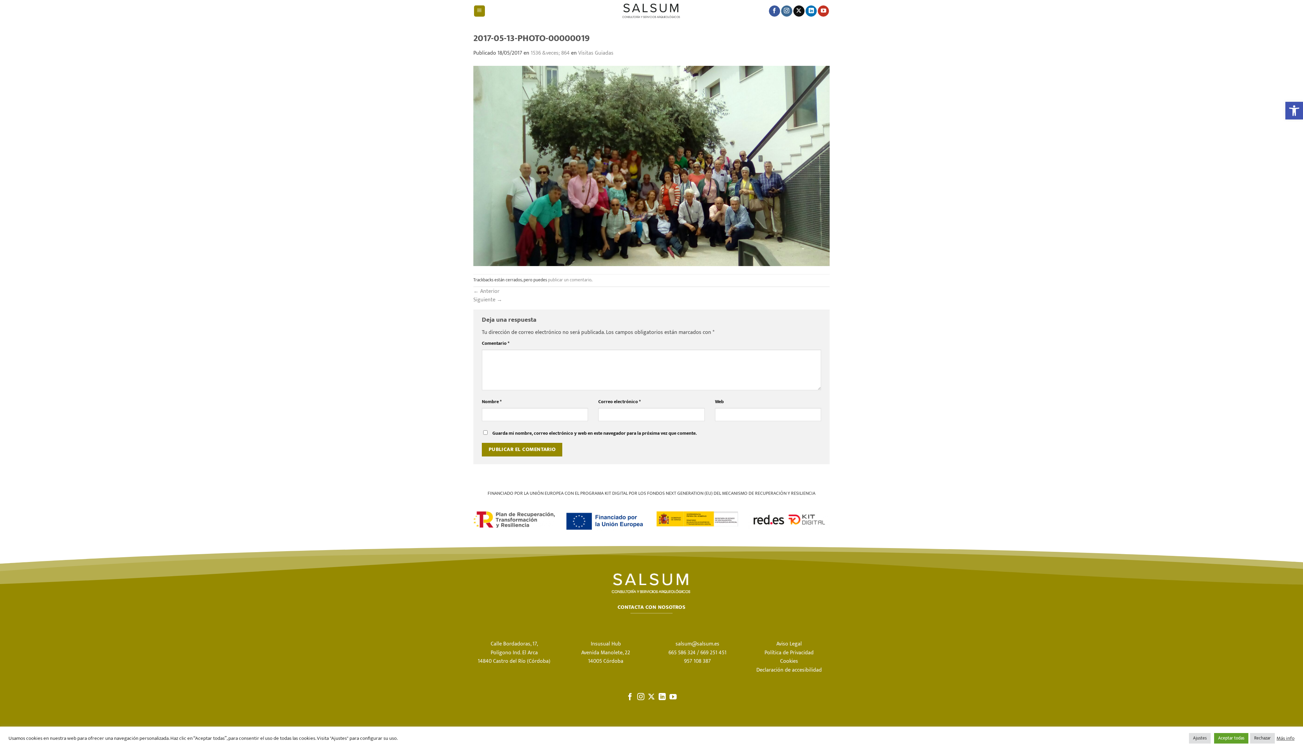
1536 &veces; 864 (550, 53)
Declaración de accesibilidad (789, 670)
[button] (1294, 110)
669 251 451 (713, 652)
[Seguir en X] (799, 11)
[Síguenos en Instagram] (786, 11)
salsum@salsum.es (697, 644)
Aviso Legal (789, 644)
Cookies (789, 661)
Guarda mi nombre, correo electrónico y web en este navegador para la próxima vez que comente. (594, 433)
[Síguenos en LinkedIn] (811, 11)
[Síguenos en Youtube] (823, 11)
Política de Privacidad (789, 652)
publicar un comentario (569, 280)
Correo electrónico (619, 402)
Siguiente (487, 299)
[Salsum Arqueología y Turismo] (651, 11)
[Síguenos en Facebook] (774, 11)
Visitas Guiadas (595, 53)
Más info (1286, 738)
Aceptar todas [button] (1231, 738)
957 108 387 (697, 661)
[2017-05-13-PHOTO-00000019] (651, 165)
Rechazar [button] (1262, 738)
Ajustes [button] (1200, 738)
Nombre (492, 402)
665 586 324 (682, 652)
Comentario (495, 344)
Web (719, 402)
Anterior (486, 291)
